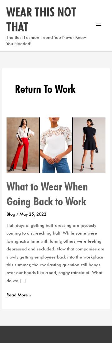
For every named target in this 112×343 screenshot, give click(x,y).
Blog (11, 214)
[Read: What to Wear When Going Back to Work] (56, 144)
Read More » (19, 294)
